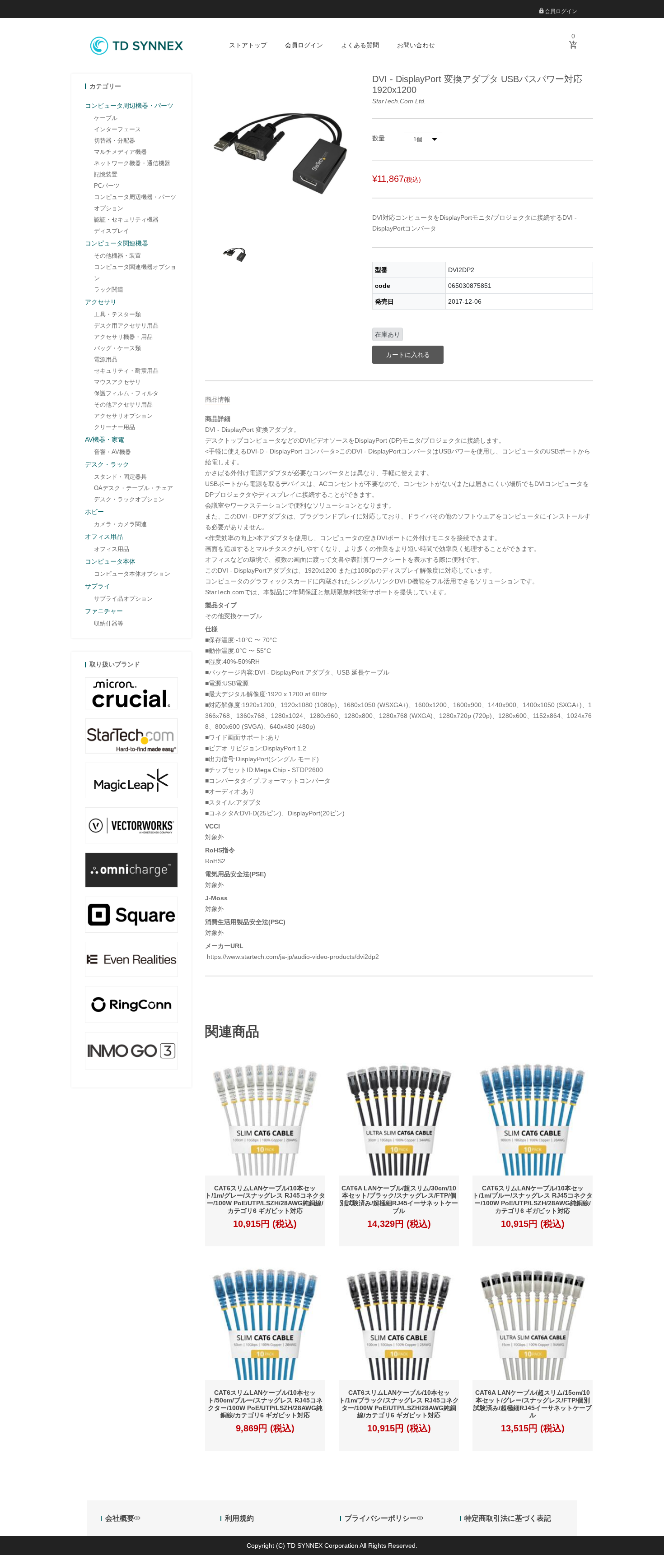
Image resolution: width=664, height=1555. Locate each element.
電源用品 (105, 359)
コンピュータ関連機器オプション (135, 273)
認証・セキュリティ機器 (126, 219)
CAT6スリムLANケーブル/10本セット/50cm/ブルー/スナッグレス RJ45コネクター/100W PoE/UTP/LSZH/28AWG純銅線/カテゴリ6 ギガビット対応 (265, 1404)
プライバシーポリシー (381, 1518)
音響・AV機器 (112, 452)
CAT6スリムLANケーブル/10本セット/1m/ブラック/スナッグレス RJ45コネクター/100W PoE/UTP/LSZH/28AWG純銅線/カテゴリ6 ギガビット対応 (399, 1404)
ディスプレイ (111, 230)
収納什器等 (108, 623)
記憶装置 (105, 174)
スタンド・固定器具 (120, 476)
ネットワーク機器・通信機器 (132, 163)
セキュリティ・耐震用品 (126, 370)
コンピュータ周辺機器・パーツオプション (135, 203)
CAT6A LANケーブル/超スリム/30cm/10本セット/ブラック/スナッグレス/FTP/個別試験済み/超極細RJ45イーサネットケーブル (399, 1199)
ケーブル (105, 118)
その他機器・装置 (117, 255)
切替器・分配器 (114, 140)
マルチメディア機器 (120, 151)
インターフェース (117, 129)
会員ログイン (560, 11)
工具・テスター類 (117, 314)
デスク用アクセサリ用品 (126, 325)
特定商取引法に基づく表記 (507, 1518)
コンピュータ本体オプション (132, 573)
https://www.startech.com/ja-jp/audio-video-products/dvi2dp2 (292, 956)
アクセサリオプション (123, 415)
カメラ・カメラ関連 (120, 524)
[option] (235, 254)
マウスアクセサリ (117, 382)
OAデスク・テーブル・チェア (133, 488)
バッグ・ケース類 (117, 348)
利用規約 (239, 1518)
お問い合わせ (416, 45)
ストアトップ (248, 45)
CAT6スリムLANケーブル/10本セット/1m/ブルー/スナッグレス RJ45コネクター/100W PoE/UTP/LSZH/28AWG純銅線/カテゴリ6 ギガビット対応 (532, 1199)
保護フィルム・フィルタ (126, 393)
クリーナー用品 (114, 427)
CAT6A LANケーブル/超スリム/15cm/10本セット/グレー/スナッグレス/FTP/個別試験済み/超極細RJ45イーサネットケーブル (532, 1404)
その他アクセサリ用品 (123, 404)
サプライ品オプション (123, 598)
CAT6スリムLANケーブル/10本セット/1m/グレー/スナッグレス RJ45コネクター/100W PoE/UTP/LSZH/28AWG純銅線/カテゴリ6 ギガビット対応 (265, 1199)
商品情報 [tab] (217, 399)
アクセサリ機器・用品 (123, 336)
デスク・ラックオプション (129, 499)
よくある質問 (360, 45)
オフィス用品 (111, 549)
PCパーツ (107, 185)
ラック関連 (108, 289)
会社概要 (119, 1518)
